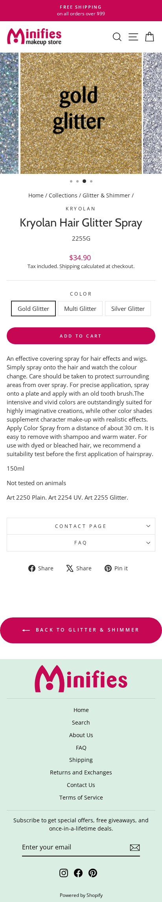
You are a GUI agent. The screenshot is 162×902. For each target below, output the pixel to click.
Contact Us (81, 785)
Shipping (69, 266)
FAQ (81, 542)
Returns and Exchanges (81, 772)
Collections (63, 195)
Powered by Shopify (81, 895)
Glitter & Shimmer (106, 195)
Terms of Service (81, 797)
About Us (81, 735)
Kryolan (81, 208)
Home (36, 195)
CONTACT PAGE (81, 526)
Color (81, 293)
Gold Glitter (33, 308)
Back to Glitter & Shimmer (86, 629)
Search (81, 722)
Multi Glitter (80, 308)
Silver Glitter (128, 308)
